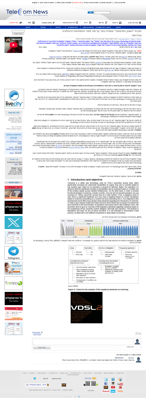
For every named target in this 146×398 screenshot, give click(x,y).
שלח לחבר (88, 378)
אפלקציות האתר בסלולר (63, 2)
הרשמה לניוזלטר (109, 373)
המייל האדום (78, 2)
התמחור (98, 62)
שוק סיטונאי (77, 51)
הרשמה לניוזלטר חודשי (47, 2)
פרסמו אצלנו (42, 373)
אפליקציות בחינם (73, 375)
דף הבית (139, 39)
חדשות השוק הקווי (124, 39)
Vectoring (106, 59)
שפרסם (58, 147)
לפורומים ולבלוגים (105, 2)
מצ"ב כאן (58, 145)
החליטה (59, 57)
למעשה (131, 59)
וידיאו (86, 22)
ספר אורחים (56, 390)
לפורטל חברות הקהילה (91, 2)
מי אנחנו (115, 22)
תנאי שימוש (64, 373)
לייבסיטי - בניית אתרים (71, 396)
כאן (126, 57)
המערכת (32, 373)
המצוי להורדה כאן (135, 76)
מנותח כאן (85, 53)
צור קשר (101, 22)
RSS (29, 22)
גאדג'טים (91, 390)
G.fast (116, 41)
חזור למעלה (120, 373)
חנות (24, 373)
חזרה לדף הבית (133, 23)
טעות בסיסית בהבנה (76, 147)
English (34, 2)
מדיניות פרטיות (75, 373)
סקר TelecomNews (35, 390)
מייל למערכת (53, 373)
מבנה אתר (97, 373)
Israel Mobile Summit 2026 (14, 146)
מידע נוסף (47, 390)
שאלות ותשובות (67, 390)
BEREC (66, 74)
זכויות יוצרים (87, 373)
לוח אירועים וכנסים (69, 22)
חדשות (133, 39)
